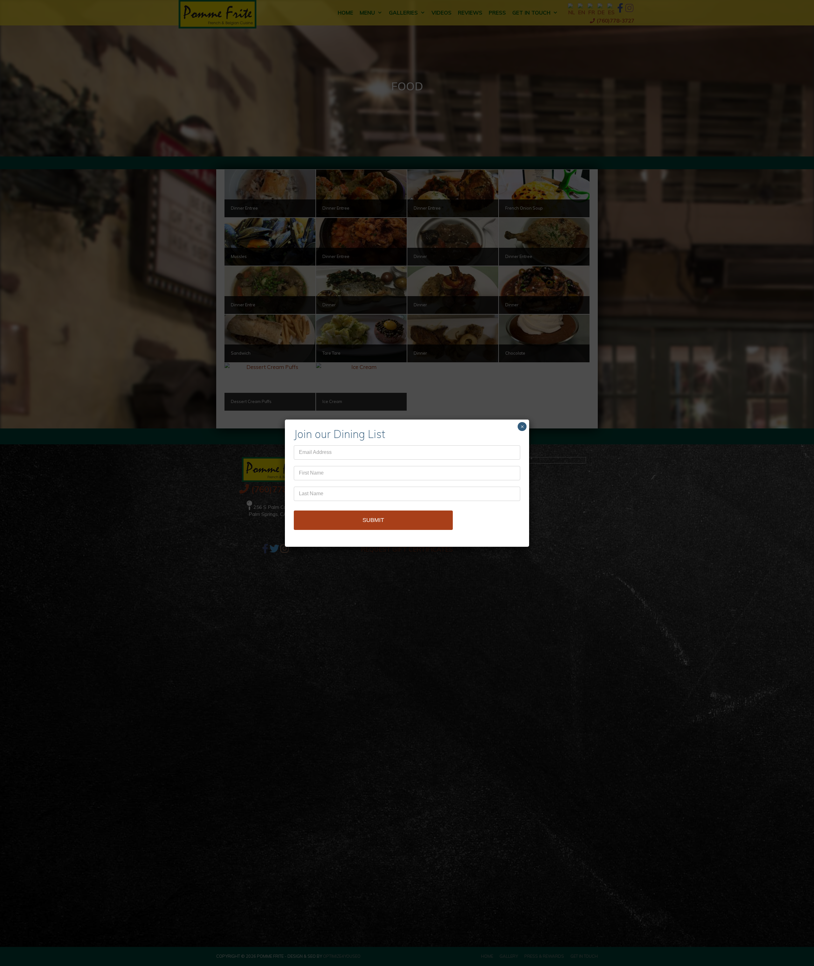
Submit (373, 520)
